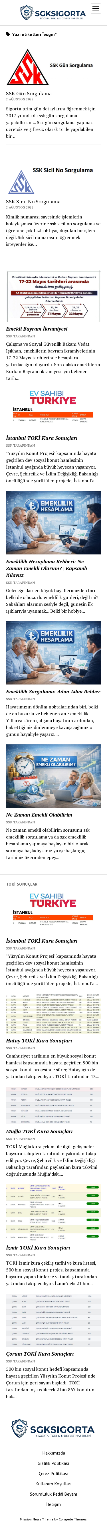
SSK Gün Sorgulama (29, 93)
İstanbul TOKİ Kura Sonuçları (41, 437)
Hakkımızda (53, 1453)
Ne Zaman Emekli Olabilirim (39, 814)
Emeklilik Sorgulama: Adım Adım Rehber (53, 691)
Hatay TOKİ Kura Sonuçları (39, 1040)
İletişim (53, 1504)
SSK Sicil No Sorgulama (33, 201)
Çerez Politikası (53, 1473)
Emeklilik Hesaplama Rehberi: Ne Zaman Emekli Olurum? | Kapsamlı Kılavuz (46, 568)
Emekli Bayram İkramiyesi (36, 328)
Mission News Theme (36, 1519)
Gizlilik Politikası (53, 1463)
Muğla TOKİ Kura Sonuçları (39, 1131)
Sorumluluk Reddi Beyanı (53, 1494)
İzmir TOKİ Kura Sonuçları (38, 1247)
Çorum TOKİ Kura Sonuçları (40, 1353)
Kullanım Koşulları (53, 1484)
